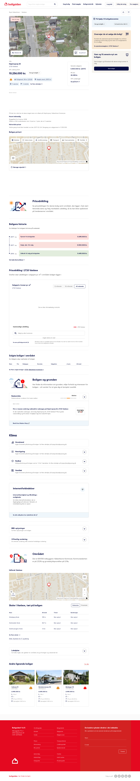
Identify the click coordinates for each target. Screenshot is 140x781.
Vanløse (24, 12)
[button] (11, 79)
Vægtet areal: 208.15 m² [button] (44, 79)
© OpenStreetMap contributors (77, 161)
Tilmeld (122, 751)
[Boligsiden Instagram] (122, 776)
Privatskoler (84, 605)
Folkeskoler (75, 605)
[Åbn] (84, 397)
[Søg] (55, 4)
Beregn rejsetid (18, 167)
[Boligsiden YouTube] (129, 776)
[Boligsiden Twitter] (119, 776)
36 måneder (69, 286)
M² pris (73, 72)
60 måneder (80, 286)
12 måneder (58, 286)
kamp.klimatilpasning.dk (59, 444)
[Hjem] (15, 761)
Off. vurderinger (75, 79)
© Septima (65, 161)
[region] (49, 150)
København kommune (35, 369)
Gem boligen (111, 68)
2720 (26, 369)
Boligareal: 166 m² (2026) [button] (24, 79)
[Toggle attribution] (87, 162)
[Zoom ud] (84, 594)
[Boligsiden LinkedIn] (126, 776)
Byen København (14, 12)
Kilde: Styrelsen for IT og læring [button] (19, 638)
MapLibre (59, 161)
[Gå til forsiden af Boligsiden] (13, 4)
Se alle (86, 664)
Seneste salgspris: (76, 66)
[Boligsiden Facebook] (115, 776)
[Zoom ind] (84, 590)
